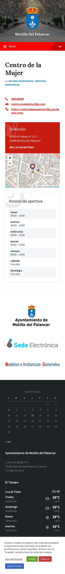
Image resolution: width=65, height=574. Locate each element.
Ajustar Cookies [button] (14, 566)
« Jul (8, 441)
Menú (12, 46)
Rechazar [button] (45, 559)
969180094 (17, 98)
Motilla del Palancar (32, 34)
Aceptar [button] (32, 559)
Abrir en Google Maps (22, 147)
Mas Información (14, 559)
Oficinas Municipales (20, 81)
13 (32, 415)
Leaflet (39, 186)
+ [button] (10, 158)
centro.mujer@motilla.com (28, 104)
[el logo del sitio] (33, 28)
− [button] (10, 163)
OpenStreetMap (52, 186)
